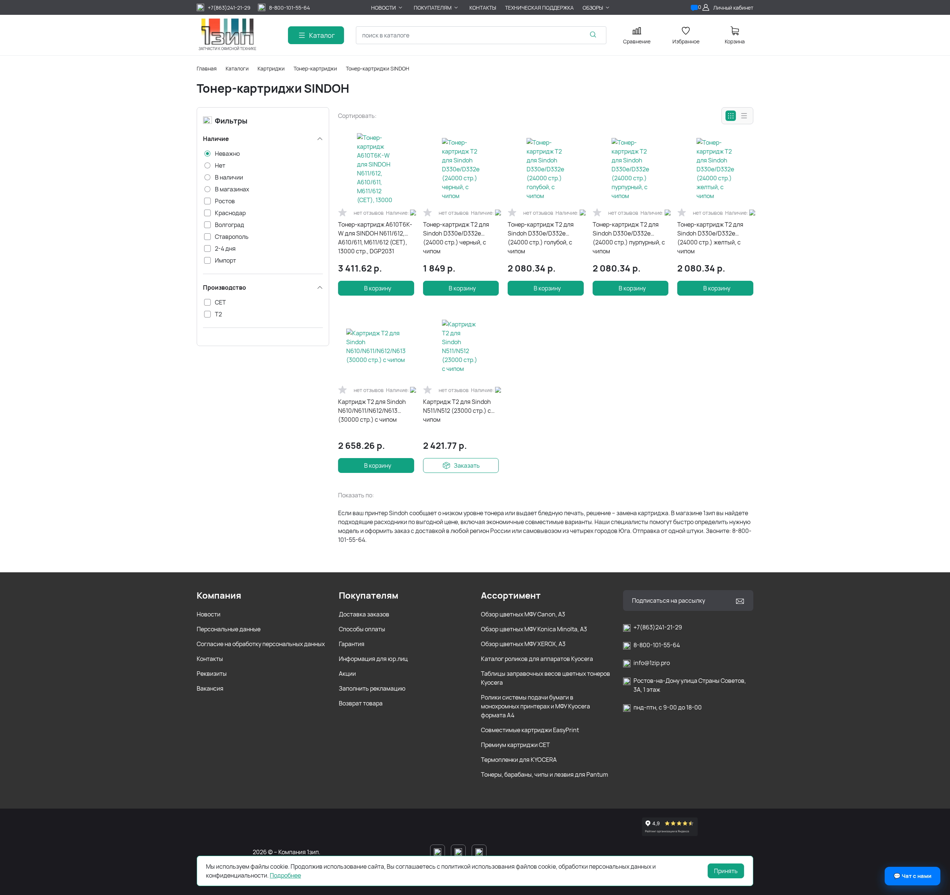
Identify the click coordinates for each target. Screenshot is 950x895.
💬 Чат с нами (912, 876)
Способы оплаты (362, 629)
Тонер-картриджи (315, 68)
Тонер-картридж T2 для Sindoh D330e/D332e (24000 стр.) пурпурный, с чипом (629, 237)
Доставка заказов (364, 614)
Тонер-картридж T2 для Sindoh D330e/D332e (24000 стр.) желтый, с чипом (710, 237)
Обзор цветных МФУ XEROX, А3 (523, 644)
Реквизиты (212, 673)
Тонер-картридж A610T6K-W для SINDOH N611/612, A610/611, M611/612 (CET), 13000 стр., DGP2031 (375, 237)
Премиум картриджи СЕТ (515, 745)
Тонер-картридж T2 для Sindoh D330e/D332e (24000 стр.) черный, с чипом (456, 237)
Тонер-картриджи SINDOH (377, 68)
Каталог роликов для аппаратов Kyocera (537, 659)
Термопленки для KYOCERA (519, 760)
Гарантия (351, 644)
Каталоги (237, 68)
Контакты (210, 659)
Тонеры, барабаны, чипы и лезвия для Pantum (544, 774)
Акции (347, 673)
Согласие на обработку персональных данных (261, 644)
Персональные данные (229, 629)
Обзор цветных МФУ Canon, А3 (523, 614)
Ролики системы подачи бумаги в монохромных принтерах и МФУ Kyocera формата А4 (535, 706)
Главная (207, 68)
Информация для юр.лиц (373, 659)
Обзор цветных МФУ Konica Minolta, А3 (534, 629)
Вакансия (210, 688)
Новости (208, 614)
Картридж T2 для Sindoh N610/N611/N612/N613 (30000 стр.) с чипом (372, 411)
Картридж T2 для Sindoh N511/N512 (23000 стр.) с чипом (457, 411)
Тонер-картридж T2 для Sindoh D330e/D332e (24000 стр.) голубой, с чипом (541, 237)
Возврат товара (361, 703)
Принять (726, 871)
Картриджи (271, 68)
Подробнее (285, 875)
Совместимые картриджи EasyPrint (530, 730)
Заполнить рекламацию (372, 688)
